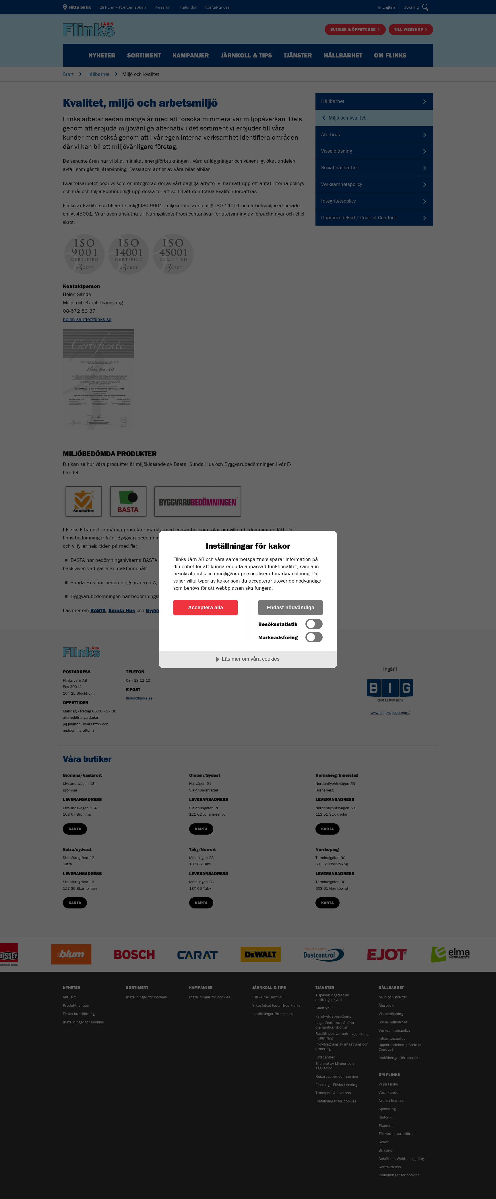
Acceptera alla (205, 607)
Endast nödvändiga (290, 607)
